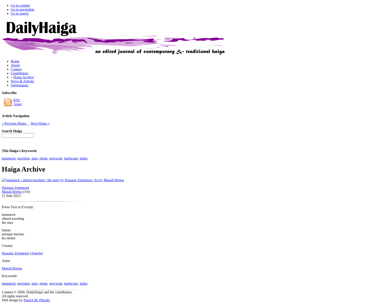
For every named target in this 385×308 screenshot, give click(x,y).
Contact (16, 69)
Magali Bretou (12, 192)
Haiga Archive (23, 77)
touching (23, 158)
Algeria (36, 253)
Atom (17, 104)
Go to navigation (22, 9)
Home (15, 61)
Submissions (19, 85)
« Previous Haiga (16, 123)
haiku (84, 158)
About (15, 65)
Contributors (19, 73)
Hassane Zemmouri (15, 188)
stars (34, 158)
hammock (9, 158)
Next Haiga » (40, 123)
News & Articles (22, 81)
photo (43, 158)
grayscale (55, 158)
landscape (71, 158)
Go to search (20, 13)
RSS (16, 100)
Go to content (20, 5)
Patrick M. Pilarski (37, 300)
